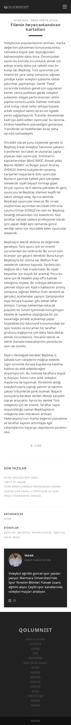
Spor (7, 518)
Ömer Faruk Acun (44, 20)
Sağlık (35, 686)
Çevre (35, 648)
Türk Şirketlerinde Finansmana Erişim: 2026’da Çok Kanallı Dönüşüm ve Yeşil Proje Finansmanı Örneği (32, 491)
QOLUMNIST (35, 630)
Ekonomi (35, 658)
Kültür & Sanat (35, 663)
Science (35, 644)
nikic (16, 537)
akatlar (10, 532)
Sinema (35, 677)
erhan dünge (42, 532)
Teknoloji (35, 696)
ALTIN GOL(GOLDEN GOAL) (21, 477)
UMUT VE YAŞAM (15, 482)
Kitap (35, 667)
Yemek (35, 705)
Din (35, 653)
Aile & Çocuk (35, 639)
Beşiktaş (24, 532)
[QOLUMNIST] (16, 6)
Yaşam (35, 700)
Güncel (35, 682)
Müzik (35, 672)
